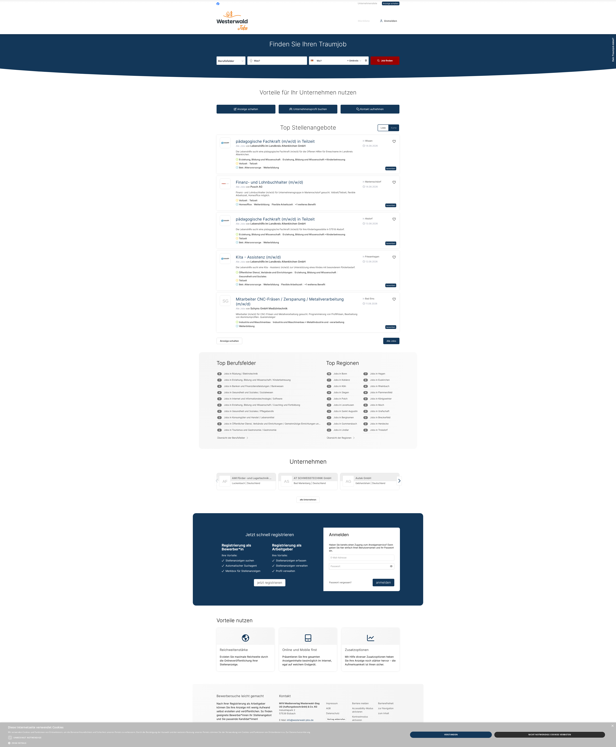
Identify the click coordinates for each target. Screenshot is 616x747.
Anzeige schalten (390, 3)
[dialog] (308, 734)
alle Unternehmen (308, 499)
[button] (366, 60)
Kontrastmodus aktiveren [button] (360, 718)
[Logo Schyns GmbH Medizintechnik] (225, 301)
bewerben (390, 168)
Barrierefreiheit (386, 703)
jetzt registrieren (269, 583)
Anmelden (390, 20)
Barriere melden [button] (360, 703)
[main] (308, 359)
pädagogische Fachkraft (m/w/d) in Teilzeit (275, 141)
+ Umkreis (352, 60)
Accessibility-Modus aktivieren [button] (362, 710)
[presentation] (399, 480)
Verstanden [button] (451, 734)
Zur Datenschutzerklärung (298, 732)
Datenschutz (332, 713)
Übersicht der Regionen (339, 437)
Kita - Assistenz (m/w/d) (258, 257)
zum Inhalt (383, 713)
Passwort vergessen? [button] (340, 582)
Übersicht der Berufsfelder (231, 437)
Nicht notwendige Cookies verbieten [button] (549, 734)
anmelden (383, 582)
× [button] (612, 726)
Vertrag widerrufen (336, 719)
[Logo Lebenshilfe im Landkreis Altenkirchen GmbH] (225, 143)
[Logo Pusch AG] (225, 183)
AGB (328, 708)
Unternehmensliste (367, 3)
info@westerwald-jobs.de (300, 720)
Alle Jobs (240, 145)
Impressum (332, 703)
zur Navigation (386, 708)
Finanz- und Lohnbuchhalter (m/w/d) (269, 182)
